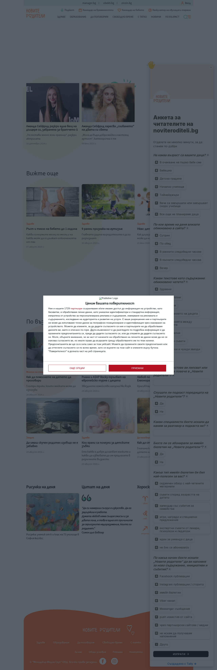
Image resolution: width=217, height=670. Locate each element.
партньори (76, 308)
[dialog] (108, 335)
